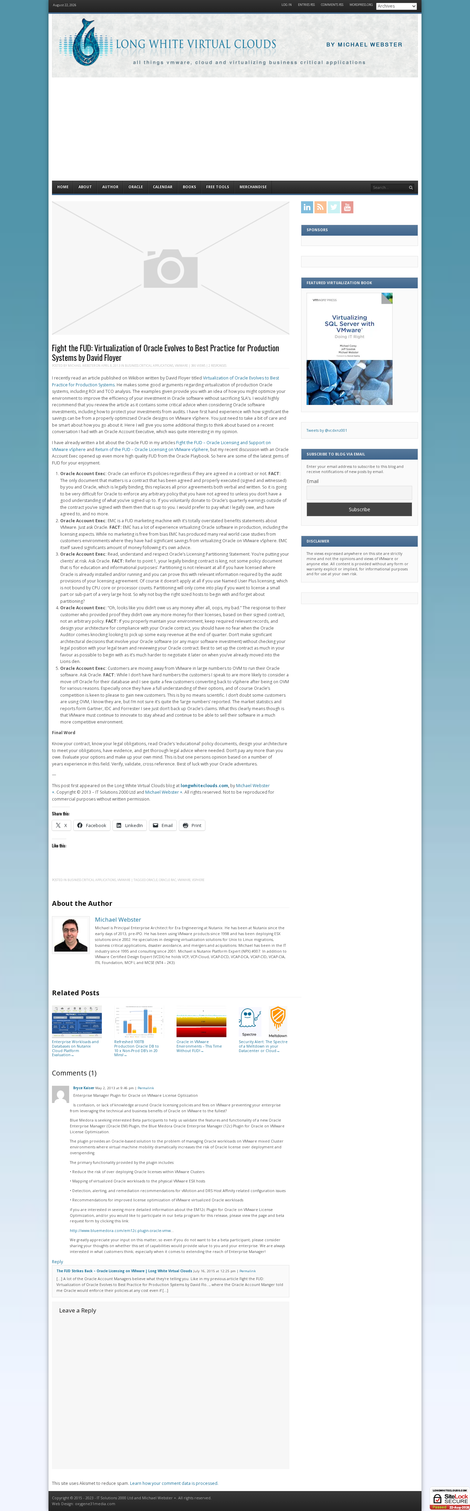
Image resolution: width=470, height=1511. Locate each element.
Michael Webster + (163, 792)
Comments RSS (332, 5)
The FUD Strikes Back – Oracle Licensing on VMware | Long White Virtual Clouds (124, 1271)
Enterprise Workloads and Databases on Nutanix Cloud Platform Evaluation (75, 1048)
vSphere (198, 880)
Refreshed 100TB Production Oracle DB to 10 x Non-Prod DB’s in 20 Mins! (136, 1048)
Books (189, 186)
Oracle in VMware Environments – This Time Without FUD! (199, 1046)
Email (313, 481)
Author (110, 186)
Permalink (146, 1088)
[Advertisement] (235, 129)
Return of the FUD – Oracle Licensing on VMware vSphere (151, 449)
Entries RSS (306, 5)
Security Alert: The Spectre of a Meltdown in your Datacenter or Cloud (263, 1046)
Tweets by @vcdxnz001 (327, 430)
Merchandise (253, 186)
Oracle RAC (167, 880)
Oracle (135, 186)
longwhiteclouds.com (204, 786)
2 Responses (217, 365)
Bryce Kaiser (83, 1088)
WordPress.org (361, 5)
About (85, 186)
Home (62, 186)
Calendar (162, 186)
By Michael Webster (365, 44)
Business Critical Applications (149, 365)
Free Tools (217, 186)
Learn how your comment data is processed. (174, 1483)
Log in (286, 5)
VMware (181, 365)
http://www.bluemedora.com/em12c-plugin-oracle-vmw (120, 1230)
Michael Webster (81, 365)
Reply (57, 1262)
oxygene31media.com (95, 1503)
